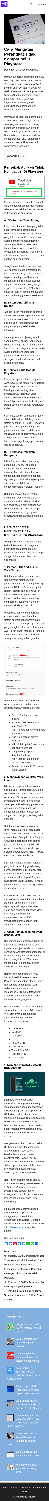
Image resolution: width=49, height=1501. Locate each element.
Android (12, 1251)
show (21, 156)
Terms (24, 1491)
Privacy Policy (39, 1487)
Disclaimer (25, 1487)
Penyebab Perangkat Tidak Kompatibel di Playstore (23, 1273)
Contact (14, 1487)
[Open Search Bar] (31, 4)
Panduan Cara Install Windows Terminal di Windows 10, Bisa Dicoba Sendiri (24, 1295)
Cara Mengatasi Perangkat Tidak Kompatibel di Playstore (23, 1264)
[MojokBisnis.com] (4, 4)
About (5, 1487)
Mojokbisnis (17, 1227)
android (12, 1256)
